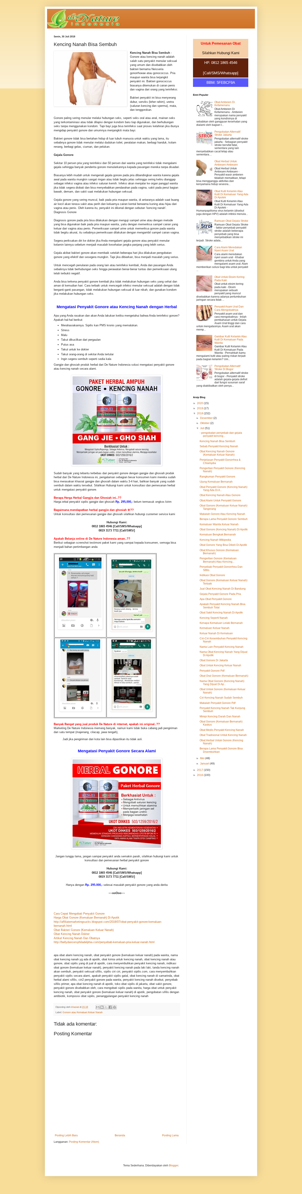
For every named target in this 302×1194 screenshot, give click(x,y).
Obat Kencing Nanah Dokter (72, 934)
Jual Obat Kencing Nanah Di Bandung (223, 588)
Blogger (173, 1165)
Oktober (205, 423)
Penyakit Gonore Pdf (212, 670)
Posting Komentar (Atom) (84, 1141)
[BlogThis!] (102, 1007)
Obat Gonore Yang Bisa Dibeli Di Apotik (223, 544)
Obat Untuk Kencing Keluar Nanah (220, 665)
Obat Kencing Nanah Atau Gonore (220, 495)
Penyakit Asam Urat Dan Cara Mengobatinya (229, 308)
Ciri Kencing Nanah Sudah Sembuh (221, 697)
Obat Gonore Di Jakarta (214, 660)
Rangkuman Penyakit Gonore (217, 476)
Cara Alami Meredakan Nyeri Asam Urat (228, 249)
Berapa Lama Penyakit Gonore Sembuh (224, 519)
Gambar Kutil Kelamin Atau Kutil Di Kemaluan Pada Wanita (230, 339)
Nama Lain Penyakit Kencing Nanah (221, 646)
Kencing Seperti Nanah (214, 617)
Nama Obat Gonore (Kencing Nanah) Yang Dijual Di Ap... (222, 683)
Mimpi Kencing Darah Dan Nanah (220, 716)
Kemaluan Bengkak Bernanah (218, 534)
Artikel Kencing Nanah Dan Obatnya (77, 938)
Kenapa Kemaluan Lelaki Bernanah (221, 623)
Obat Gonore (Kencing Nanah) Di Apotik (224, 529)
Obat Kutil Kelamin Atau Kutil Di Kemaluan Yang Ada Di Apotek (231, 194)
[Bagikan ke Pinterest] (114, 1007)
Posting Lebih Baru (66, 1135)
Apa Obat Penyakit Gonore (216, 599)
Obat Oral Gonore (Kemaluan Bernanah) (224, 675)
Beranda (120, 1135)
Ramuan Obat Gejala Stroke (231, 220)
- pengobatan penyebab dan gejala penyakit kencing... (221, 434)
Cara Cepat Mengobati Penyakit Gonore (79, 913)
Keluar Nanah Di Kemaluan (216, 633)
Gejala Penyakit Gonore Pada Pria (220, 594)
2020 (200, 403)
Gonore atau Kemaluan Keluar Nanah (83, 1012)
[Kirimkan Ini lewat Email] (98, 1007)
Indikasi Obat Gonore (212, 575)
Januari (205, 763)
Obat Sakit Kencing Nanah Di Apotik (221, 612)
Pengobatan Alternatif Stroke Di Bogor (227, 368)
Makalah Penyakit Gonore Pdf (217, 703)
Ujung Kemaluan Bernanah (216, 481)
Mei (202, 758)
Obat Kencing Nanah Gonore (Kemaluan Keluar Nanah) (217, 453)
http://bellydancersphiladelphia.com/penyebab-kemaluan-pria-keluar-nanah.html (104, 942)
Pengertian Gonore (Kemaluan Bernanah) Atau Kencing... (218, 560)
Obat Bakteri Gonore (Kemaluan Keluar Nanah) (84, 930)
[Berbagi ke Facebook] (110, 1007)
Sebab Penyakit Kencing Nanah (219, 446)
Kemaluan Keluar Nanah (214, 628)
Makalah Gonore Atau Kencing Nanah (222, 514)
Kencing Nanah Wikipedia (215, 539)
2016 (200, 775)
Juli (202, 428)
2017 (200, 770)
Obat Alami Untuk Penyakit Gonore (220, 500)
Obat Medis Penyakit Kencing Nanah (222, 730)
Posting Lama (170, 1135)
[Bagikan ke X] (106, 1007)
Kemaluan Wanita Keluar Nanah (219, 524)
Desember (206, 418)
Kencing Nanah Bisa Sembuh (217, 441)
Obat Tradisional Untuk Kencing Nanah (223, 735)
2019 (200, 408)
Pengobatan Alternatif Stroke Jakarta (227, 133)
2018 (200, 413)
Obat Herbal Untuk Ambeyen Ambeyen (226, 163)
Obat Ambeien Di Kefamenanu (224, 104)
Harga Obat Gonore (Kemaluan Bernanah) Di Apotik (86, 917)
